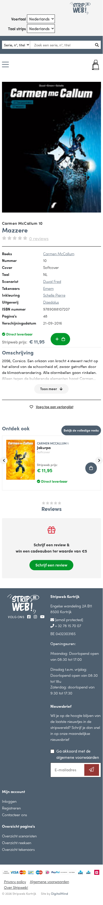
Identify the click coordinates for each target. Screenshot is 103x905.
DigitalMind (59, 893)
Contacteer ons (14, 814)
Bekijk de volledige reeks (81, 430)
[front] (51, 147)
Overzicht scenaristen (19, 835)
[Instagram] (36, 616)
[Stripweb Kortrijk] (80, 8)
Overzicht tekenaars (18, 849)
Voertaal (18, 19)
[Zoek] (98, 45)
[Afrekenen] (92, 65)
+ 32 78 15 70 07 (67, 625)
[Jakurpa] (18, 458)
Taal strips (17, 28)
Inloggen (9, 801)
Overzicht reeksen (16, 842)
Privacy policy (15, 881)
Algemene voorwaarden (49, 881)
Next (99, 460)
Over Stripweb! (16, 887)
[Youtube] (42, 616)
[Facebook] (29, 616)
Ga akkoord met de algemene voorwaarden (77, 754)
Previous (3, 460)
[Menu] (5, 65)
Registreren (11, 807)
